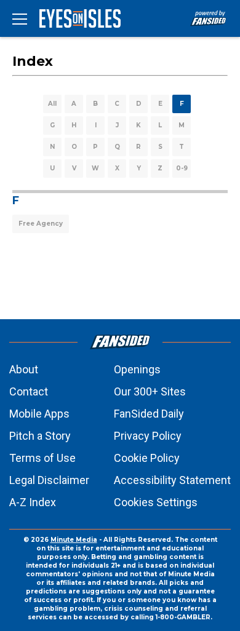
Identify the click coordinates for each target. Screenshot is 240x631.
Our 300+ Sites (150, 391)
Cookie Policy (147, 457)
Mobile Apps (39, 413)
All (52, 104)
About (23, 369)
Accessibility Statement (172, 480)
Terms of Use (42, 457)
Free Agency (40, 224)
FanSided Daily (149, 413)
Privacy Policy (148, 435)
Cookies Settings (156, 502)
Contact (28, 391)
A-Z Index (32, 502)
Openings (137, 369)
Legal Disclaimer (49, 480)
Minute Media (73, 540)
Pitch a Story (40, 435)
